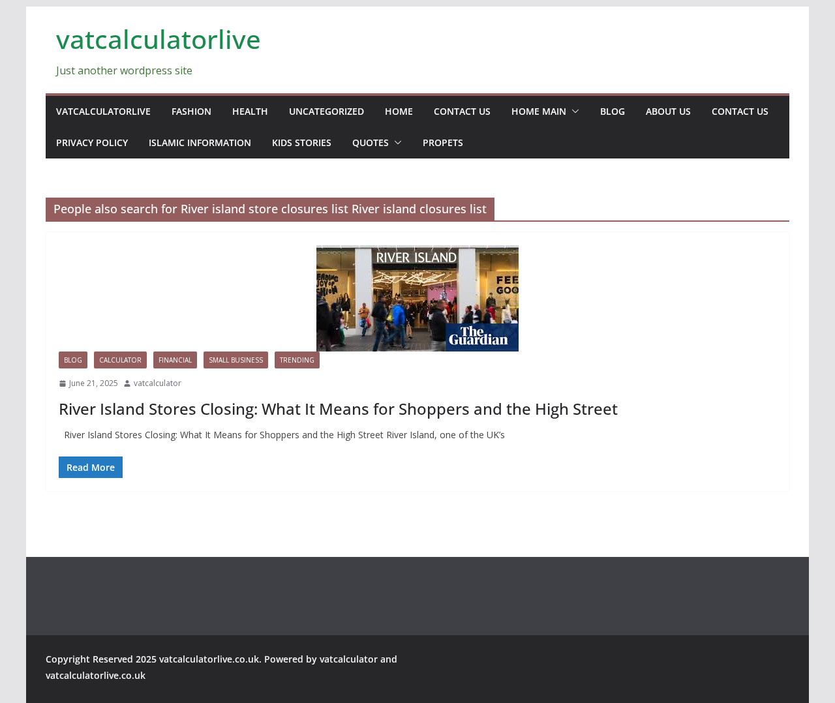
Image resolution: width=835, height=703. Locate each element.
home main (538, 111)
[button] (572, 111)
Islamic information (200, 142)
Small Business (236, 360)
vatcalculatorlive (158, 39)
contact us (462, 111)
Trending (297, 360)
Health (250, 111)
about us (668, 111)
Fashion (191, 111)
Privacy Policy (92, 142)
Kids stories (301, 142)
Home (399, 111)
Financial (175, 360)
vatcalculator (157, 383)
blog (612, 111)
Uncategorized (326, 111)
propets (443, 142)
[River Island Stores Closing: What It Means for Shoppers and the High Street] (417, 298)
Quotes (370, 142)
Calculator (120, 360)
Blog (73, 360)
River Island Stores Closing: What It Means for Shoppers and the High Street (338, 408)
